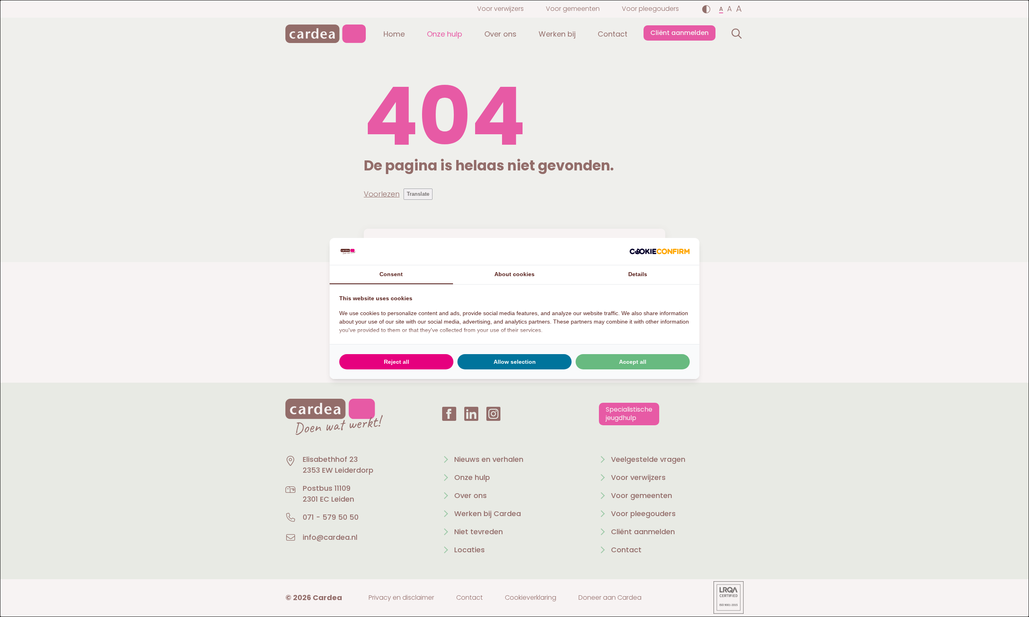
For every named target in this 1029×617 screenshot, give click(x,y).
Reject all (396, 362)
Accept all (632, 362)
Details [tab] (637, 274)
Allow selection (515, 362)
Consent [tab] (391, 274)
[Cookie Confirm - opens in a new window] (659, 251)
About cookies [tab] (514, 274)
